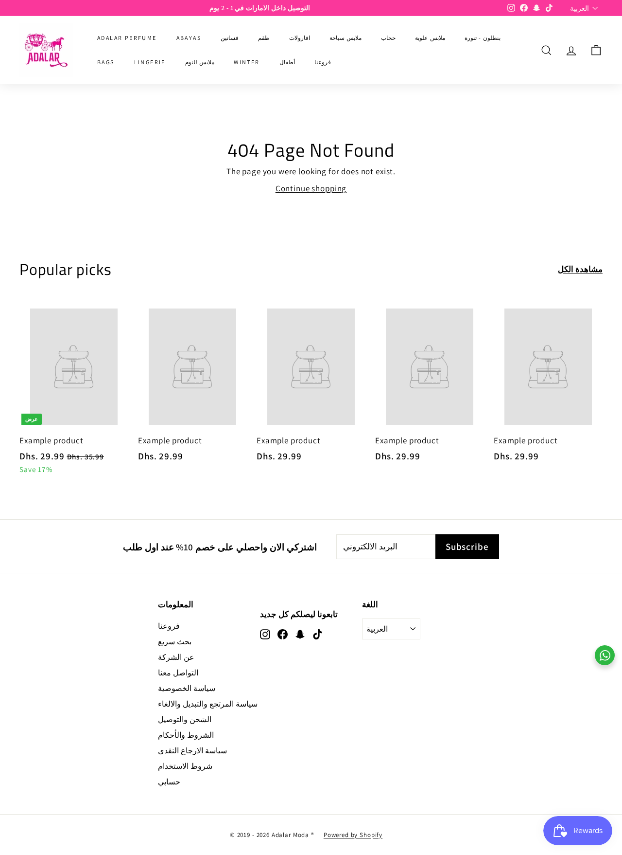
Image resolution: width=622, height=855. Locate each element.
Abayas (188, 37)
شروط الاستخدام (185, 766)
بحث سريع (174, 642)
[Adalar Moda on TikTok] (317, 634)
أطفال (287, 62)
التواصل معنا (178, 673)
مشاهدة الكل (580, 269)
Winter (246, 62)
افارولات (299, 37)
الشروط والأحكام (186, 735)
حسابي (169, 782)
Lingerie (150, 62)
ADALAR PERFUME (127, 37)
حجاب (388, 37)
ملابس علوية (430, 37)
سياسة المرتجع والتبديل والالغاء (208, 704)
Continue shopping (311, 188)
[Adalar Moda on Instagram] (265, 634)
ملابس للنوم (199, 62)
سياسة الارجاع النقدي (192, 751)
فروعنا (322, 62)
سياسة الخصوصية (186, 688)
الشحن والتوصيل (184, 719)
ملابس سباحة (345, 37)
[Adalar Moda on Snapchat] (300, 634)
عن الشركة (176, 657)
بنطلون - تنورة (483, 37)
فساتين (230, 37)
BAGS (106, 62)
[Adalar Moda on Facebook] (282, 634)
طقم (264, 37)
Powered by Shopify (353, 835)
